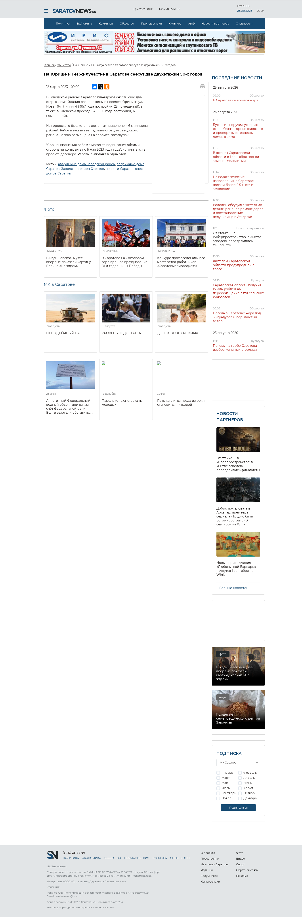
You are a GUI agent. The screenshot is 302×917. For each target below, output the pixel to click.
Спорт (240, 864)
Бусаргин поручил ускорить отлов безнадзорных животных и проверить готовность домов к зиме (238, 131)
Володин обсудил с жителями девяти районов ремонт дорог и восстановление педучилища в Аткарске (238, 211)
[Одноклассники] (106, 86)
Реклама (242, 875)
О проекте (208, 852)
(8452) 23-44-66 (74, 852)
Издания (207, 870)
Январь (227, 772)
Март (225, 777)
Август (248, 788)
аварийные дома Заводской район (86, 164)
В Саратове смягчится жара (235, 100)
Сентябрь (228, 793)
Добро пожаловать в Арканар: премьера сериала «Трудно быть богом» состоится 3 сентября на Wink (234, 516)
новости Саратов (120, 169)
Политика (63, 23)
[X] (100, 86)
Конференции (210, 881)
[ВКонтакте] (94, 86)
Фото (239, 852)
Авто (191, 23)
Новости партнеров (215, 23)
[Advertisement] (178, 144)
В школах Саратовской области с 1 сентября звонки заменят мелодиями (236, 157)
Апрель (249, 777)
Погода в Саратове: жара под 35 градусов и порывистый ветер (237, 317)
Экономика (84, 23)
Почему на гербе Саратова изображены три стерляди (235, 348)
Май (224, 782)
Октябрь (249, 793)
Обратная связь (247, 870)
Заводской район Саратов (82, 169)
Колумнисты (209, 875)
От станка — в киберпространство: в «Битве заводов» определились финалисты (237, 239)
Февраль (250, 772)
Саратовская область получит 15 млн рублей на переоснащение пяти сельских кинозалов (238, 291)
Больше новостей (233, 588)
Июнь (247, 782)
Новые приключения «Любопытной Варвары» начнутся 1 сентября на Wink (236, 569)
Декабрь (249, 798)
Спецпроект (244, 23)
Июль (225, 788)
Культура (175, 23)
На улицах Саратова (215, 864)
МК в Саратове (59, 284)
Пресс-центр (210, 858)
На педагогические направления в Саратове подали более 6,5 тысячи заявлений (233, 183)
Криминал (106, 23)
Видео (240, 858)
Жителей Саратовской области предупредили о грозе (233, 265)
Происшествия (151, 23)
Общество (127, 23)
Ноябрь (227, 798)
